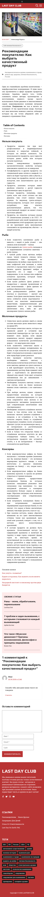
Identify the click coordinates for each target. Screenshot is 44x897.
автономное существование (13, 849)
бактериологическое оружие (15, 72)
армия (29, 849)
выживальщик (24, 853)
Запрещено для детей (11, 820)
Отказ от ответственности (13, 824)
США (23, 845)
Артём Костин (9, 625)
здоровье (17, 74)
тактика (31, 877)
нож (4, 865)
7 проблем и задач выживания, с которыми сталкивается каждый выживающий (22, 619)
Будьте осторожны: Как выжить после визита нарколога (21, 577)
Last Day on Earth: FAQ (11, 827)
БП (9, 845)
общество (12, 865)
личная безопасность (29, 74)
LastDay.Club (8, 607)
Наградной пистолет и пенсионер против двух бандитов (21, 583)
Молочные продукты (10, 133)
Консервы (7, 136)
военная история (9, 853)
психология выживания (22, 869)
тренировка (7, 881)
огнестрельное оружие (27, 865)
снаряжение (20, 873)
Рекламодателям (9, 817)
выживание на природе (30, 857)
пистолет (6, 869)
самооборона (8, 873)
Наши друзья (23, 817)
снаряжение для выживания (14, 877)
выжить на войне (9, 861)
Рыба (5, 131)
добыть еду (9, 74)
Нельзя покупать (9, 128)
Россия (7, 77)
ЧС (28, 845)
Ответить (8, 695)
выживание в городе (33, 72)
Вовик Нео (8, 646)
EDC (4, 845)
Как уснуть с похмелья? (12, 573)
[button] (37, 5)
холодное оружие (21, 881)
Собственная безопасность (12, 45)
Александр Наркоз (18, 39)
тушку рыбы (27, 247)
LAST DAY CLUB (11, 5)
